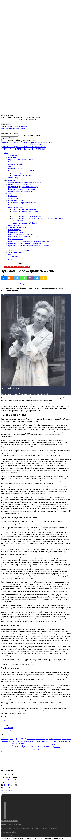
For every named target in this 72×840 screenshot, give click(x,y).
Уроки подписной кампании (18, 250)
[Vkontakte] (4, 278)
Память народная (14, 230)
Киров (29, 744)
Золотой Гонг (13, 198)
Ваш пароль (22, 122)
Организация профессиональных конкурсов (24, 182)
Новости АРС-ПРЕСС (15, 169)
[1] (33, 386)
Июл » (8, 793)
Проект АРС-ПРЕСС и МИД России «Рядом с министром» (29, 246)
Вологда (12, 739)
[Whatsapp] (23, 278)
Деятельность (9, 180)
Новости (7, 166)
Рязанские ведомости (60, 739)
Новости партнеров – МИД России (25, 212)
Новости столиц (18, 173)
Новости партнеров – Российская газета (27, 216)
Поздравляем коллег (16, 232)
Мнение (11, 205)
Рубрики (7, 194)
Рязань (68, 741)
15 (9, 785)
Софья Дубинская (23, 746)
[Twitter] (17, 278)
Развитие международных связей (20, 191)
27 (4, 790)
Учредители (12, 155)
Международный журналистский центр (23, 203)
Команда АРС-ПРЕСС (15, 200)
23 (11, 788)
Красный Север (36, 744)
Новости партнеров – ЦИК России (24, 223)
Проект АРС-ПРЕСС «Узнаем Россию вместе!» (24, 243)
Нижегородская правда (47, 744)
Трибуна (7, 730)
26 (2, 790)
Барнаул (57, 747)
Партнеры (8, 255)
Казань (29, 739)
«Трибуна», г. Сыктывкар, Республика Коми (17, 284)
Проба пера (12, 196)
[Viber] (30, 278)
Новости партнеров (15, 207)
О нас (6, 153)
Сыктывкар (8, 728)
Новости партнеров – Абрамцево (24, 209)
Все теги (36, 749)
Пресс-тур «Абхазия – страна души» (21, 234)
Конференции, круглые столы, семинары (23, 187)
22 (9, 788)
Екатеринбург (22, 741)
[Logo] (23, 147)
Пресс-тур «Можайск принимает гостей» (23, 237)
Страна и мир (13, 178)
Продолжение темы (15, 239)
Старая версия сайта (15, 164)
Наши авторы (44, 746)
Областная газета (12, 741)
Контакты (12, 162)
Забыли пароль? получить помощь (14, 126)
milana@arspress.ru (13, 836)
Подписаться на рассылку (11, 824)
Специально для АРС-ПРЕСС (22, 175)
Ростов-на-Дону (42, 739)
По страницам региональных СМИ (21, 171)
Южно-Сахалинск (19, 743)
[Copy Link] (43, 278)
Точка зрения (13, 248)
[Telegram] (37, 278)
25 (16, 788)
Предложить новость (9, 821)
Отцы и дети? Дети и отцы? (18, 227)
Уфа (47, 741)
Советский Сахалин (57, 741)
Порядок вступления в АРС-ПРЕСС (20, 160)
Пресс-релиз (21, 738)
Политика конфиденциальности (13, 129)
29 (9, 790)
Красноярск (30, 741)
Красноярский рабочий (61, 744)
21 (6, 788)
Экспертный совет (15, 252)
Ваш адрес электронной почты (29, 135)
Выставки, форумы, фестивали (19, 184)
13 (4, 785)
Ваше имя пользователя (27, 120)
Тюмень (33, 739)
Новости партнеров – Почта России (25, 214)
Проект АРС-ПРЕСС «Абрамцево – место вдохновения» (28, 241)
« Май (3, 793)
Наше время (40, 741)
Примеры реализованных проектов (21, 189)
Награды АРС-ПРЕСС (12, 257)
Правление (12, 157)
